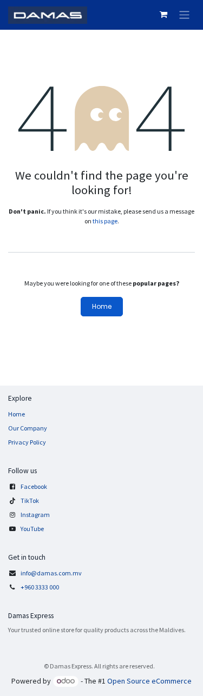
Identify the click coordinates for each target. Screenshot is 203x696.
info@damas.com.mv (51, 573)
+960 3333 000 (40, 587)
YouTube (32, 529)
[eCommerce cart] (163, 14)
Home (102, 306)
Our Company (27, 428)
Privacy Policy (27, 442)
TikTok (30, 500)
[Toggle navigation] (184, 14)
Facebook (34, 486)
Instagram (35, 515)
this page (105, 221)
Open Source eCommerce (149, 681)
